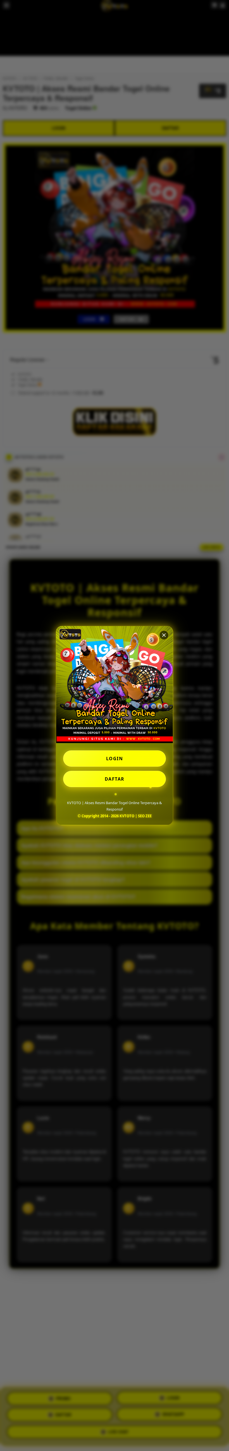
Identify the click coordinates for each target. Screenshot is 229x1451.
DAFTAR (115, 779)
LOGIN (114, 758)
